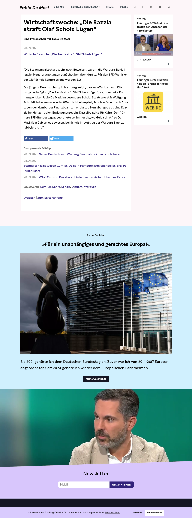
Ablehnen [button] (137, 512)
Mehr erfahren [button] (112, 512)
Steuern (77, 187)
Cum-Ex (45, 187)
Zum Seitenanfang (50, 197)
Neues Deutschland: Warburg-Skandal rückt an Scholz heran (80, 154)
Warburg (90, 187)
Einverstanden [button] (154, 512)
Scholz (65, 187)
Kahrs (56, 187)
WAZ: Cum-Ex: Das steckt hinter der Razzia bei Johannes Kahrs (82, 177)
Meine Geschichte (96, 379)
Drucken (29, 197)
